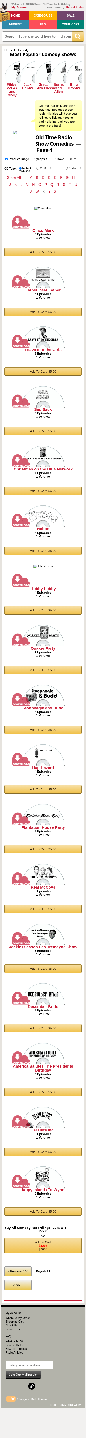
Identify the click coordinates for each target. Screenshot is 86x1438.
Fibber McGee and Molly (12, 90)
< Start (17, 1285)
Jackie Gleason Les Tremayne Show (43, 947)
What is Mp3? (14, 1341)
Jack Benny (27, 86)
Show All (14, 177)
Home (15, 15)
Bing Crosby (74, 86)
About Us (11, 1325)
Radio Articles (14, 1352)
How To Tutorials (16, 1348)
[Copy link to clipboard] (31, 1386)
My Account (19, 7)
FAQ (43, 24)
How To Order (14, 1345)
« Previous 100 (17, 1271)
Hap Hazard (43, 768)
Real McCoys (43, 887)
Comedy (23, 50)
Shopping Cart (15, 1321)
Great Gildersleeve (45, 86)
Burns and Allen (58, 88)
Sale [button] (71, 15)
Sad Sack (43, 409)
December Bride (43, 1006)
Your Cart (70, 24)
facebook (12, 1386)
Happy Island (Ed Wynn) (43, 1190)
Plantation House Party (43, 827)
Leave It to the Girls (43, 350)
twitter (22, 1386)
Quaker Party (43, 648)
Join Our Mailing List (23, 1374)
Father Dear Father (43, 290)
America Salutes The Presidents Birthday (43, 1068)
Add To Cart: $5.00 (43, 252)
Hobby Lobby (43, 589)
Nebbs (43, 529)
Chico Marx (43, 230)
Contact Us (13, 1329)
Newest (15, 24)
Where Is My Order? (18, 1317)
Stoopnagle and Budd (43, 708)
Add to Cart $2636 (43, 1245)
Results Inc (43, 1130)
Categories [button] (43, 15)
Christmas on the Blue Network (43, 469)
